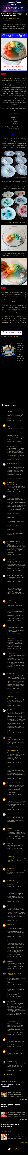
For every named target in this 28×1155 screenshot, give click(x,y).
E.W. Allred (10, 891)
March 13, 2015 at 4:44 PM (14, 648)
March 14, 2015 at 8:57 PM (14, 746)
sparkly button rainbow (16, 93)
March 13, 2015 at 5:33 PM (14, 669)
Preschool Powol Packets (14, 4)
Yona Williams (11, 710)
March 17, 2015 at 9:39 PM (14, 984)
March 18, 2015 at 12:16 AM (14, 1017)
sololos (17, 1152)
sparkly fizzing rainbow (12, 91)
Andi (8, 737)
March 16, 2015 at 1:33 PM (14, 864)
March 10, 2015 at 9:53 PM (14, 431)
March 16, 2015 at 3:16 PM (14, 876)
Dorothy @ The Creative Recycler (15, 989)
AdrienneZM (10, 1001)
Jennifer (9, 638)
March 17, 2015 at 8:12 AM (14, 936)
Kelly (8, 941)
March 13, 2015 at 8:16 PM (14, 692)
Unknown (9, 482)
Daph (8, 828)
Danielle (9, 517)
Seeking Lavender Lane (13, 575)
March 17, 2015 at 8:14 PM (14, 968)
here (2, 362)
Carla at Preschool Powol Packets (16, 425)
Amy (8, 411)
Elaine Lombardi (11, 750)
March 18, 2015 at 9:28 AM (14, 1034)
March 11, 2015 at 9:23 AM (14, 459)
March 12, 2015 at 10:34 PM (14, 581)
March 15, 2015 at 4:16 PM (14, 794)
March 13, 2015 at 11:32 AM (14, 634)
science (14, 405)
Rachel (9, 961)
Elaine (8, 799)
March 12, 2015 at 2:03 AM (14, 570)
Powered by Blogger (15, 1149)
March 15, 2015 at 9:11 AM (14, 778)
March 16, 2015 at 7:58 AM (14, 852)
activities (7, 405)
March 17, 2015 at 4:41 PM (14, 956)
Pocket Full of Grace (12, 541)
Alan (8, 600)
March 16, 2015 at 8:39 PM (14, 920)
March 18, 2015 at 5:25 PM (14, 1046)
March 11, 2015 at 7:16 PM (14, 513)
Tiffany (9, 586)
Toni (8, 766)
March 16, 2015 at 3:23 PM (14, 901)
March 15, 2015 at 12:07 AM (14, 762)
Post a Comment (7, 1074)
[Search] (26, 3)
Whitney (9, 856)
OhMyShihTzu (10, 1061)
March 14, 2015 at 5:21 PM (14, 732)
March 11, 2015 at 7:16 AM (14, 441)
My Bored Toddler (11, 435)
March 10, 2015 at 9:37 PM (14, 420)
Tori (8, 813)
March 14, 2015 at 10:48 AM (14, 705)
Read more (23, 1100)
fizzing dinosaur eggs (9, 78)
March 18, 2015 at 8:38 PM (14, 1057)
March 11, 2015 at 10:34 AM (14, 478)
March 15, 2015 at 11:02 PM (14, 838)
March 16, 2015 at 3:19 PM (14, 886)
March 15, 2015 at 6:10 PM (14, 809)
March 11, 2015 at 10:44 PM (14, 554)
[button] (26, 14)
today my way (11, 463)
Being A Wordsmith (12, 783)
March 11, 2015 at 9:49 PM (14, 525)
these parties (15, 336)
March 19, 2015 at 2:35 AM (14, 1070)
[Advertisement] (14, 386)
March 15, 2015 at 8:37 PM (14, 824)
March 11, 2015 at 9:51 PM (14, 537)
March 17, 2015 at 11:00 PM (14, 996)
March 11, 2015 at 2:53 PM (14, 491)
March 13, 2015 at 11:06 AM (14, 620)
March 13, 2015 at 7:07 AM (14, 596)
